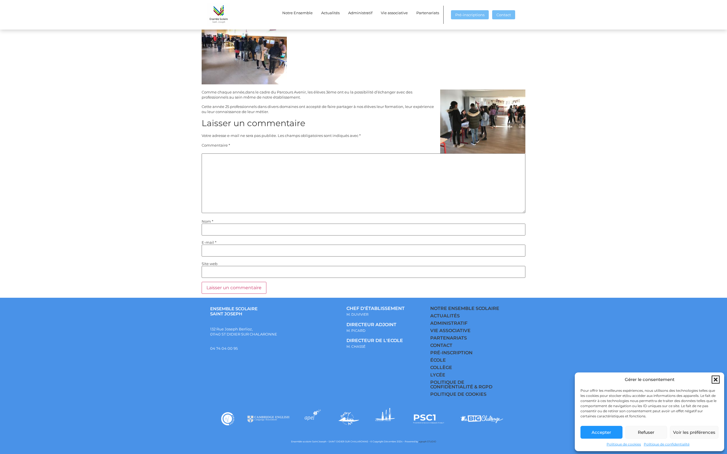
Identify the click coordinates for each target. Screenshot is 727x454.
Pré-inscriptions (469, 15)
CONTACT (441, 345)
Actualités (330, 13)
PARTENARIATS (448, 338)
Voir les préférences (694, 432)
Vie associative (394, 13)
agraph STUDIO (427, 441)
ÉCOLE (438, 360)
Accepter (601, 432)
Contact (503, 15)
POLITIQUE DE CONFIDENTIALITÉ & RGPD (461, 385)
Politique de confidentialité (667, 444)
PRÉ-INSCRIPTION (451, 352)
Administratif (360, 13)
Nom (207, 221)
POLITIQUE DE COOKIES (458, 394)
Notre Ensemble (297, 13)
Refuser (646, 432)
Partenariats (427, 13)
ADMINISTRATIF (448, 323)
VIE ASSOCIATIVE (450, 330)
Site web (210, 264)
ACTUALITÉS (445, 315)
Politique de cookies (624, 444)
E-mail (209, 242)
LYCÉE (437, 375)
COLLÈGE (441, 367)
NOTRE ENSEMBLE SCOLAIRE (464, 308)
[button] (715, 379)
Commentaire (216, 145)
